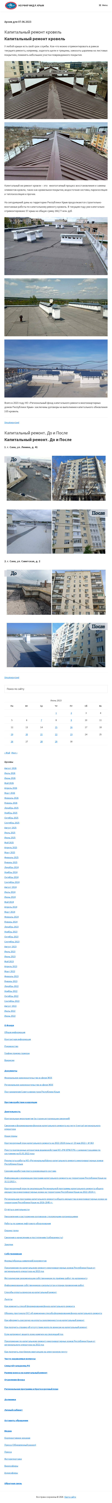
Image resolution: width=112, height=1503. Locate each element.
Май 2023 (9, 961)
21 (41, 734)
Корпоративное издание (17, 1437)
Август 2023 (10, 946)
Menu (105, 5)
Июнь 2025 (9, 837)
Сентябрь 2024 (11, 882)
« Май (7, 752)
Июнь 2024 (9, 897)
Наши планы (10, 1135)
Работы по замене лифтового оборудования (27, 1223)
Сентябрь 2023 (11, 941)
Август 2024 (10, 887)
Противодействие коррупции (20, 1102)
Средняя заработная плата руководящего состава (30, 1170)
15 (56, 727)
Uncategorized (11, 422)
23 (71, 734)
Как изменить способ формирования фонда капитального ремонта (39, 1306)
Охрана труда (11, 1230)
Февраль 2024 (11, 916)
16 (71, 727)
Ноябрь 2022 (10, 991)
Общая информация (14, 1032)
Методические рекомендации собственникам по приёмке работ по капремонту (45, 1278)
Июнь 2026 (9, 778)
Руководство (11, 1046)
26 (12, 741)
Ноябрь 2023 (10, 931)
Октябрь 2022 (11, 996)
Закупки (8, 1244)
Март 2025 (9, 852)
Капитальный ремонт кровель (32, 32)
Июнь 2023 (9, 956)
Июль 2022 (9, 1010)
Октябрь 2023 (11, 936)
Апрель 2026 (10, 788)
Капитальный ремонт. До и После (36, 433)
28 (41, 741)
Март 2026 (9, 792)
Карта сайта (70, 1497)
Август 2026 (10, 768)
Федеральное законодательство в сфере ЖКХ (28, 1077)
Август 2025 (10, 827)
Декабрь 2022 (11, 986)
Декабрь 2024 (11, 867)
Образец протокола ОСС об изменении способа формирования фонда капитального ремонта (53, 1313)
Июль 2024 (9, 892)
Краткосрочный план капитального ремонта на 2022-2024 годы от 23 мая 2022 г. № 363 (49, 1142)
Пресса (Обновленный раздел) (20, 1444)
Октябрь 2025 (11, 817)
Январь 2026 (10, 802)
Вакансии (9, 1060)
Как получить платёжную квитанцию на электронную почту (35, 1351)
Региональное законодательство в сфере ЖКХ (28, 1084)
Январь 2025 (10, 862)
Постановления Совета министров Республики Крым (32, 1091)
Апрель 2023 (10, 966)
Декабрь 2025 (11, 807)
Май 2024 (9, 901)
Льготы (8, 1299)
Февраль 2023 (11, 976)
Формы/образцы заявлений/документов (25, 1260)
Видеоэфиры (11, 1465)
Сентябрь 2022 (11, 1001)
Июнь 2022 (9, 1015)
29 (56, 741)
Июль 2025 (9, 832)
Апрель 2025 (10, 847)
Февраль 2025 (11, 857)
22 (56, 734)
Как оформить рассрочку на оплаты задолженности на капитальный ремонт (44, 1320)
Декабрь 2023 (11, 926)
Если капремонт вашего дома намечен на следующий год (33, 1334)
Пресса (8, 1451)
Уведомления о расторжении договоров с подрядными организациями (41, 1216)
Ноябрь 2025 (10, 812)
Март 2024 (9, 911)
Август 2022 (10, 1006)
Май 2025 (9, 842)
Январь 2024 (10, 921)
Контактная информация (17, 1039)
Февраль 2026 (11, 797)
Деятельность (12, 1111)
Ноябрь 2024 (10, 872)
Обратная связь (13, 1483)
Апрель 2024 (10, 906)
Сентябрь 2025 (11, 822)
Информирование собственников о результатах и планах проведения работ (44, 1285)
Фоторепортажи (13, 1458)
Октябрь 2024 (11, 877)
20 (27, 734)
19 (12, 734)
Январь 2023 (10, 981)
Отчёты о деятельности (16, 1209)
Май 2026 (9, 783)
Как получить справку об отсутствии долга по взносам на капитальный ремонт (45, 1327)
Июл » (14, 752)
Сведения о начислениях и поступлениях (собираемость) (33, 1237)
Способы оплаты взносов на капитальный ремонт (30, 1292)
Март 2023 (9, 971)
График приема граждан (17, 1053)
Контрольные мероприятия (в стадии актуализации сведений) (37, 1118)
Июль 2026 (9, 773)
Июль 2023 (9, 951)
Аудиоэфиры (11, 1472)
